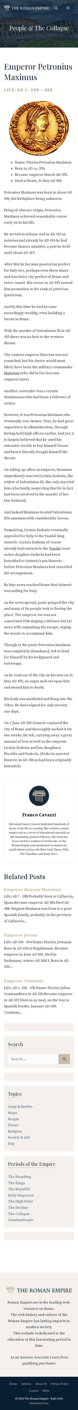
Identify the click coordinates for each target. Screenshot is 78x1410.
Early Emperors (21, 1195)
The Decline (18, 1207)
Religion (15, 1131)
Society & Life (19, 1137)
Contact (34, 1391)
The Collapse (52, 28)
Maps (12, 1113)
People (18, 28)
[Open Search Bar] (56, 8)
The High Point (20, 1201)
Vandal (55, 548)
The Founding (19, 1176)
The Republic (19, 1189)
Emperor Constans (23, 981)
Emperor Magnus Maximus (32, 889)
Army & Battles (20, 1106)
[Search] (64, 1059)
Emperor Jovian (20, 935)
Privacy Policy (60, 1384)
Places (13, 1125)
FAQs (46, 1391)
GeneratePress (39, 1403)
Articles (26, 1384)
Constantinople (20, 1220)
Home (13, 1384)
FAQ (11, 1143)
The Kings (16, 1183)
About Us (41, 1384)
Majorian (11, 373)
